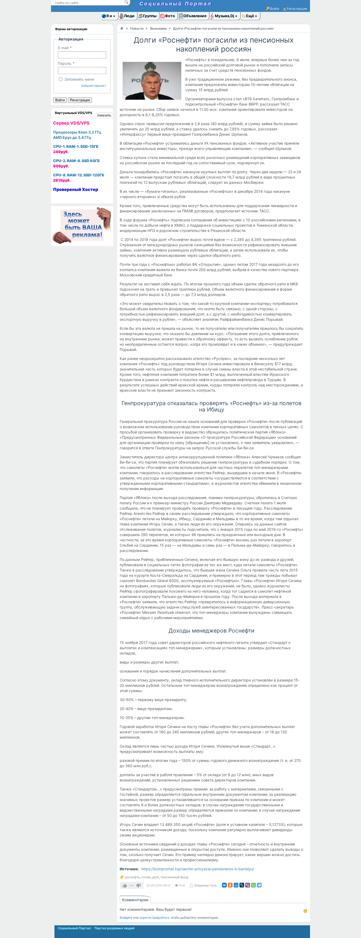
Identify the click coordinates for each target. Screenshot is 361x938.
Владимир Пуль (206, 885)
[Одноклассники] (230, 885)
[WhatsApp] (253, 885)
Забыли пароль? (93, 86)
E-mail (63, 47)
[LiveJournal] (241, 885)
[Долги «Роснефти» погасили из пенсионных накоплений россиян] (151, 82)
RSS (305, 911)
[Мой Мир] (236, 885)
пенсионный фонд (174, 877)
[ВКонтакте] (224, 885)
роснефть (132, 877)
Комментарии (135, 899)
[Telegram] (259, 885)
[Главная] (122, 28)
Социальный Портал (176, 3)
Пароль (64, 63)
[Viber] (247, 885)
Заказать (104, 115)
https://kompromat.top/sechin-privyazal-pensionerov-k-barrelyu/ (197, 869)
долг (155, 877)
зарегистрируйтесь (155, 917)
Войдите (126, 917)
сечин (146, 877)
